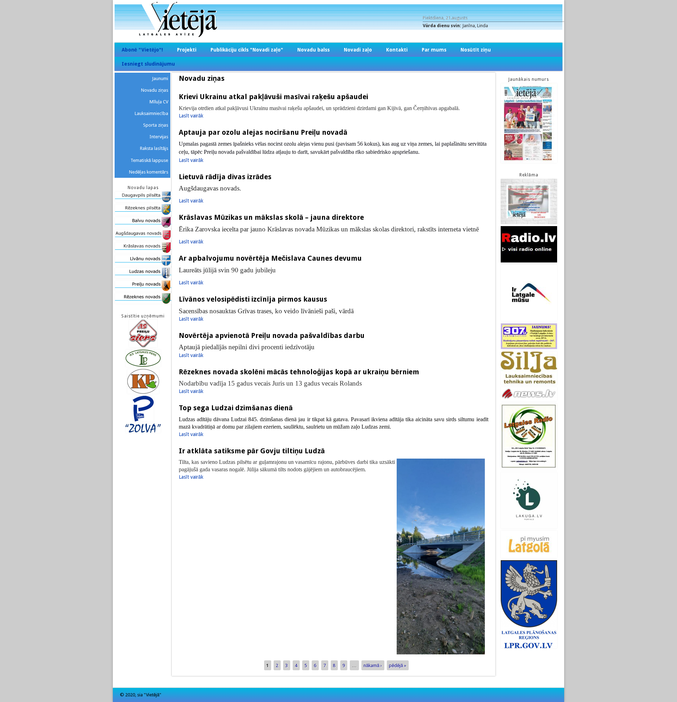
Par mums (434, 50)
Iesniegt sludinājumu (148, 64)
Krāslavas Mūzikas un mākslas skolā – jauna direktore (272, 217)
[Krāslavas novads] (143, 251)
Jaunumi (160, 78)
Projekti (186, 50)
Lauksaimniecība (151, 113)
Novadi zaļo (358, 50)
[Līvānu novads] (143, 264)
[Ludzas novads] (143, 276)
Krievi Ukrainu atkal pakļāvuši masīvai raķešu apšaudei (273, 96)
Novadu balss (313, 50)
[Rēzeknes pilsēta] (143, 213)
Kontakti (397, 50)
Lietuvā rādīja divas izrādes (225, 177)
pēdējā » (397, 665)
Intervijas (159, 136)
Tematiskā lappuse (149, 160)
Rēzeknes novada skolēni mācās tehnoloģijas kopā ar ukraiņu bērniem (299, 372)
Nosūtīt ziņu (476, 50)
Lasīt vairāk (191, 116)
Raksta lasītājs (154, 148)
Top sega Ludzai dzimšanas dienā (236, 408)
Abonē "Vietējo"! (142, 50)
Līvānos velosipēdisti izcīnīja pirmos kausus (254, 299)
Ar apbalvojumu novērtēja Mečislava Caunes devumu (270, 258)
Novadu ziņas (154, 90)
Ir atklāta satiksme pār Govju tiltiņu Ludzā (252, 451)
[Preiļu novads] (143, 289)
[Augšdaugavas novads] (143, 238)
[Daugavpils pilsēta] (143, 200)
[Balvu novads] (143, 226)
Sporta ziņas (155, 125)
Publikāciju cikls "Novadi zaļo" (247, 50)
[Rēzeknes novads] (143, 302)
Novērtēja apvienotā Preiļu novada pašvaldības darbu (272, 335)
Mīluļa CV (159, 101)
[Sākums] (338, 35)
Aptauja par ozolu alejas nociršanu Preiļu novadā (263, 132)
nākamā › (373, 665)
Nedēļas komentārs (148, 172)
